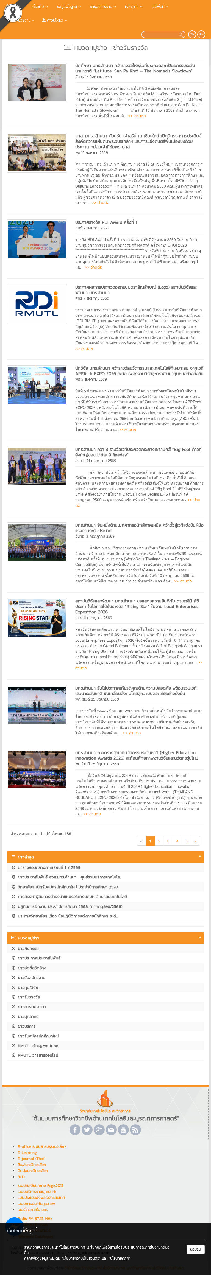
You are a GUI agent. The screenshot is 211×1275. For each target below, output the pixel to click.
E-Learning (27, 1153)
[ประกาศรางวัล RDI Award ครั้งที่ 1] (37, 238)
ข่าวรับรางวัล (28, 997)
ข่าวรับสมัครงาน (30, 977)
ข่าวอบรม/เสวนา (31, 1006)
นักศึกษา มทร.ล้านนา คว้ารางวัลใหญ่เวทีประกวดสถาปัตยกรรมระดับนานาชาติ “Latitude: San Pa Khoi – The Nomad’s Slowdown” (135, 68)
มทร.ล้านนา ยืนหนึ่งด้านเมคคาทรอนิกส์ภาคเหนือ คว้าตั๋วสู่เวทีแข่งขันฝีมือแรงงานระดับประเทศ (139, 528)
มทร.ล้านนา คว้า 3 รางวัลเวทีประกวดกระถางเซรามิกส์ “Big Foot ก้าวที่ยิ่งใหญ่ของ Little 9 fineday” (138, 452)
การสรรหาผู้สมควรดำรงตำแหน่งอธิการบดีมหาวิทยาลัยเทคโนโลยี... (72, 896)
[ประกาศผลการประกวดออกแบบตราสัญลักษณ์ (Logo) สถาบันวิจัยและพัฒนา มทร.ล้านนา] (37, 303)
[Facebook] (75, 1129)
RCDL (22, 1177)
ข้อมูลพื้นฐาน (66, 7)
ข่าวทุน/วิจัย (27, 987)
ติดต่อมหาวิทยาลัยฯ (33, 1171)
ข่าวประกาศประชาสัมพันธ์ (38, 958)
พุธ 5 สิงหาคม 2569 (91, 379)
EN (201, 34)
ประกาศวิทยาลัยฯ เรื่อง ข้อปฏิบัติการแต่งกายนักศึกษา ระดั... (67, 916)
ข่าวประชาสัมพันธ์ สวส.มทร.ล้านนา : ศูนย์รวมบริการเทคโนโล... (69, 877)
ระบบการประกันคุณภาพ (36, 1204)
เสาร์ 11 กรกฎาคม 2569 (93, 618)
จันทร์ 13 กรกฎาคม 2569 (95, 536)
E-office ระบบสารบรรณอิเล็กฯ (42, 1147)
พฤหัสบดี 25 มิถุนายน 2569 (97, 699)
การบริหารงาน (100, 7)
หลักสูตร (131, 7)
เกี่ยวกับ (37, 7)
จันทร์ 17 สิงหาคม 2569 (93, 77)
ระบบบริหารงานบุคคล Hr (37, 1192)
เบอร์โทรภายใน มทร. (33, 1210)
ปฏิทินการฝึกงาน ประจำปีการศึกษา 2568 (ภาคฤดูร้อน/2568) (69, 906)
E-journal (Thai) (31, 1159)
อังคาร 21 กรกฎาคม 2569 (95, 461)
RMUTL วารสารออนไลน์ (37, 1055)
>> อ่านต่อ (137, 116)
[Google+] (99, 1129)
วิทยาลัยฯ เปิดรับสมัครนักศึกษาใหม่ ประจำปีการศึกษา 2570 (67, 887)
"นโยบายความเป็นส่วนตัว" (81, 1258)
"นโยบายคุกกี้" (120, 1258)
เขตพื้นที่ (157, 7)
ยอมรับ (195, 1249)
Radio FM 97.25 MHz (35, 1218)
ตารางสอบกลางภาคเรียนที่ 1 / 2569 (48, 867)
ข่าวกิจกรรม (27, 948)
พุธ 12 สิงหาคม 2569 (91, 152)
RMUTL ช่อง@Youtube (37, 1045)
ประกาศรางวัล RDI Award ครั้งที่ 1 (106, 222)
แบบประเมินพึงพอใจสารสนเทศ (41, 1198)
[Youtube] (123, 1129)
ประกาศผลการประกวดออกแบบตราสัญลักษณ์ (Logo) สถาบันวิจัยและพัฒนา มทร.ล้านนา (136, 290)
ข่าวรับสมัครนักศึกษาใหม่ (37, 1036)
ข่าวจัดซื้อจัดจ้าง (31, 968)
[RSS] (135, 1129)
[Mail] (111, 1129)
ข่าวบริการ (26, 1026)
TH (192, 34)
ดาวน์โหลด (54, 20)
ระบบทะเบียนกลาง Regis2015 (40, 1185)
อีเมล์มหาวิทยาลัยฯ (32, 1165)
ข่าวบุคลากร (27, 1016)
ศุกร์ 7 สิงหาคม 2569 (92, 228)
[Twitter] (87, 1129)
